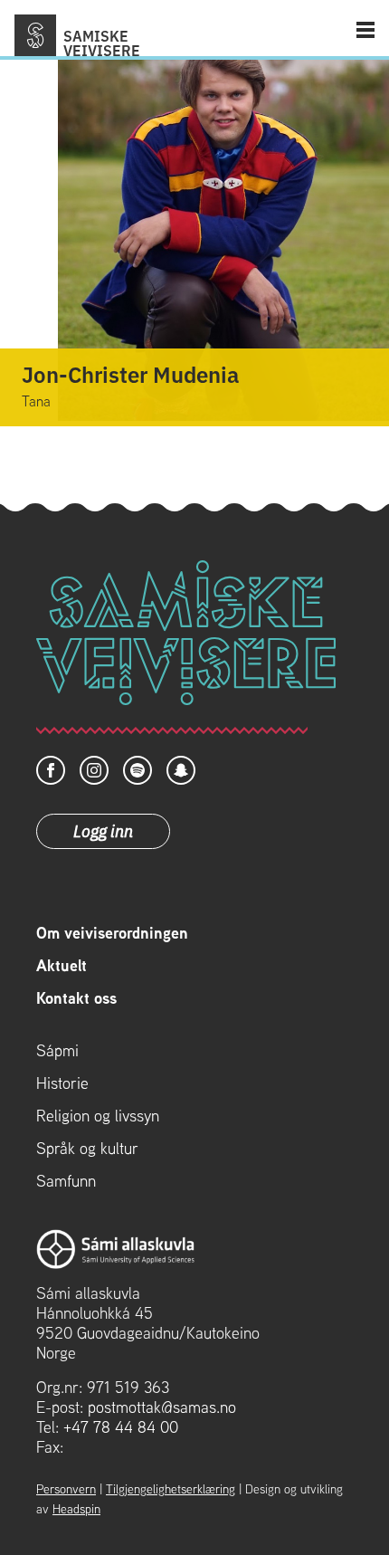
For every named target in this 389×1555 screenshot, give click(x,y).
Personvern (66, 1489)
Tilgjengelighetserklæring (170, 1489)
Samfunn (66, 1181)
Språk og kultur (87, 1149)
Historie (62, 1083)
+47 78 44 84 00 (120, 1427)
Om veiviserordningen (112, 933)
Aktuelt (61, 966)
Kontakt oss (76, 998)
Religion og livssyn (97, 1116)
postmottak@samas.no (162, 1407)
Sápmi (57, 1051)
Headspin (76, 1509)
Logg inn (103, 830)
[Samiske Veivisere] (35, 35)
